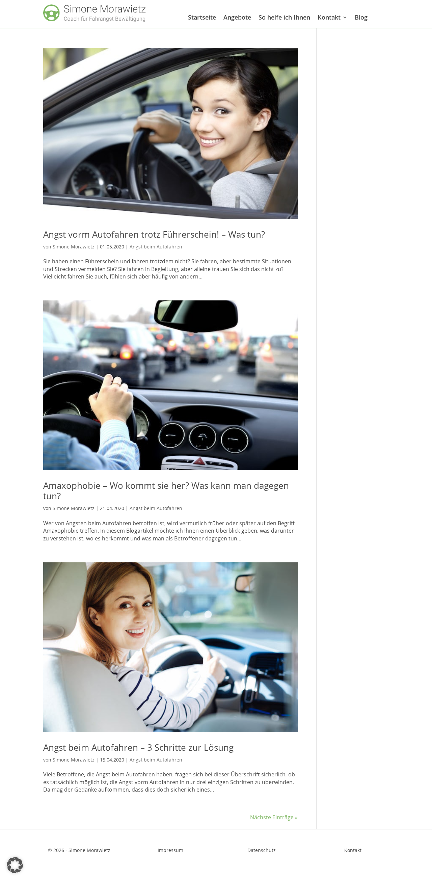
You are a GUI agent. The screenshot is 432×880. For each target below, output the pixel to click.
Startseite (202, 17)
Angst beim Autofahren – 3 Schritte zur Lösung (138, 747)
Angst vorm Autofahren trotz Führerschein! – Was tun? (154, 234)
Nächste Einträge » (274, 817)
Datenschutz (261, 850)
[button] (15, 865)
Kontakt (329, 17)
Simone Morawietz (73, 246)
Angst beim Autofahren (156, 246)
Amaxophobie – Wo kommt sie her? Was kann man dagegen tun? (166, 490)
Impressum (170, 850)
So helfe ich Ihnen (284, 17)
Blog (361, 17)
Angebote (237, 17)
